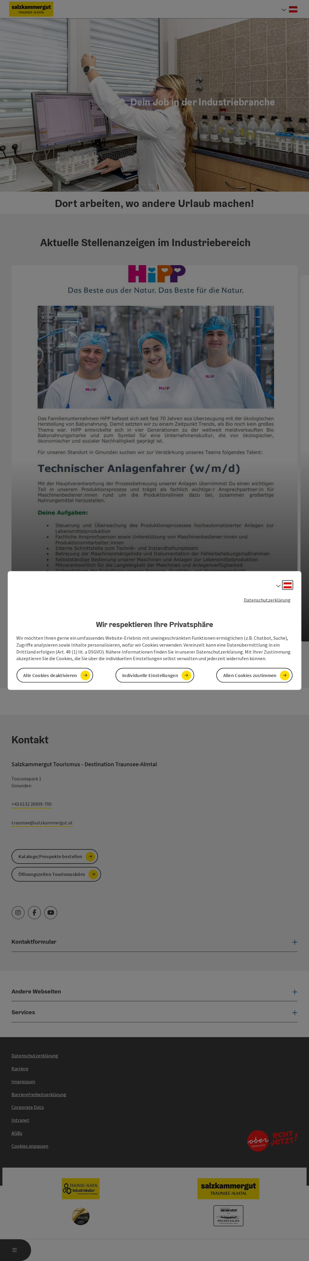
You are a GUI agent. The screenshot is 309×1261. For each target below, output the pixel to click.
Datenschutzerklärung (267, 600)
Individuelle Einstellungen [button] (150, 675)
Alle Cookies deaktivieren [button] (50, 675)
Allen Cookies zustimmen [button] (250, 675)
